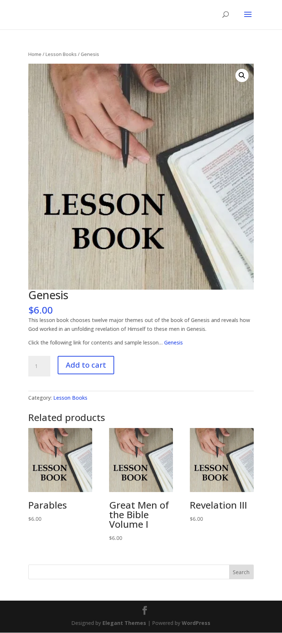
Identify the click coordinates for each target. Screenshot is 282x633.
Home (34, 54)
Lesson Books (61, 54)
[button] (242, 75)
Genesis (173, 342)
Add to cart (86, 365)
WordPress (196, 622)
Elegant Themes (124, 622)
